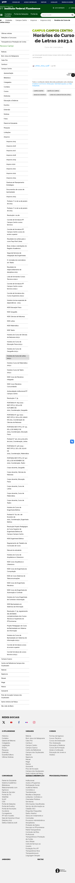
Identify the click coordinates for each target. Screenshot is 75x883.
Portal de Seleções (21, 14)
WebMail (5, 797)
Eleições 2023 (7, 820)
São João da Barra (32, 776)
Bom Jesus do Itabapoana (35, 738)
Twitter (3, 722)
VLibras (73, 8)
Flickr (26, 722)
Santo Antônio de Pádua (34, 773)
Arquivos (33, 20)
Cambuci (29, 743)
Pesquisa (5, 750)
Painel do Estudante (9, 780)
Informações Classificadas (35, 804)
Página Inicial (1, 20)
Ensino (4, 748)
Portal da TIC (6, 795)
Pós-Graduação (55, 743)
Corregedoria (7, 813)
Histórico (5, 736)
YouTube (11, 722)
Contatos (8, 14)
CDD (3, 802)
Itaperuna (29, 757)
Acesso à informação (30, 2)
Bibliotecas (6, 785)
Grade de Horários (40, 94)
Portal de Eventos (8, 806)
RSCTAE (41, 859)
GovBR (4, 2)
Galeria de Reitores (8, 741)
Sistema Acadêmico (9, 783)
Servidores (29, 802)
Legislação (54, 2)
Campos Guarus (32, 748)
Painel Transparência (33, 830)
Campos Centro (21, 20)
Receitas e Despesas (33, 795)
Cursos (52, 731)
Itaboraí (28, 755)
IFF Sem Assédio (8, 816)
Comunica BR (16, 2)
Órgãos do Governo (67, 2)
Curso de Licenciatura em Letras (60, 94)
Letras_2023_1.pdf (42, 66)
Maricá (28, 764)
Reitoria (28, 736)
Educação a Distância (57, 745)
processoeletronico (58, 776)
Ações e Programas (33, 783)
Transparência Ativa (33, 851)
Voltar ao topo (71, 74)
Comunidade (7, 776)
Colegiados (6, 743)
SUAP (4, 799)
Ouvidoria (5, 811)
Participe (43, 2)
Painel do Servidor (8, 792)
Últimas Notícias (8, 757)
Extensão (5, 752)
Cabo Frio (29, 741)
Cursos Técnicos (55, 738)
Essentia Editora (7, 755)
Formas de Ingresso (56, 736)
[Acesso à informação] (61, 870)
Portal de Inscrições (9, 809)
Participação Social (32, 785)
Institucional (30, 780)
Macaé (28, 759)
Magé (28, 762)
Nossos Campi (7, 46)
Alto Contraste (59, 8)
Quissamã (29, 766)
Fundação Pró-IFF (32, 848)
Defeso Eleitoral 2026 (9, 823)
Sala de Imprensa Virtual (11, 818)
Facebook (19, 722)
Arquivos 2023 (45, 20)
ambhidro (6, 859)
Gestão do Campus (53, 91)
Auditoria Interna (32, 787)
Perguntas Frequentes (34, 811)
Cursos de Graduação (57, 741)
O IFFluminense (8, 731)
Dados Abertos (31, 813)
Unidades (8, 20)
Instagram (34, 722)
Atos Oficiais (30, 841)
